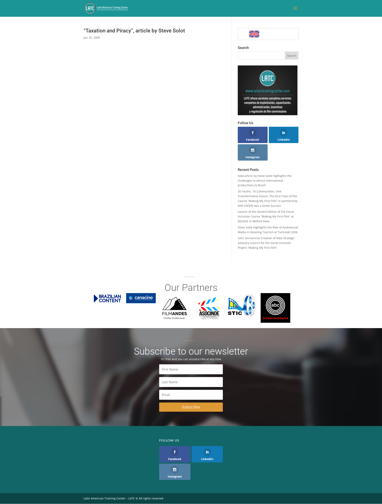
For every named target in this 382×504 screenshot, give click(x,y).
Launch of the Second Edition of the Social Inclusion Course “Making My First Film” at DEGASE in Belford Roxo (266, 216)
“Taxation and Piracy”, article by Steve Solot (134, 31)
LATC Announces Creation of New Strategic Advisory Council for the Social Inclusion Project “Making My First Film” (266, 243)
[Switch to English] (254, 34)
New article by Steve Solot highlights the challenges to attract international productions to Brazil (264, 180)
